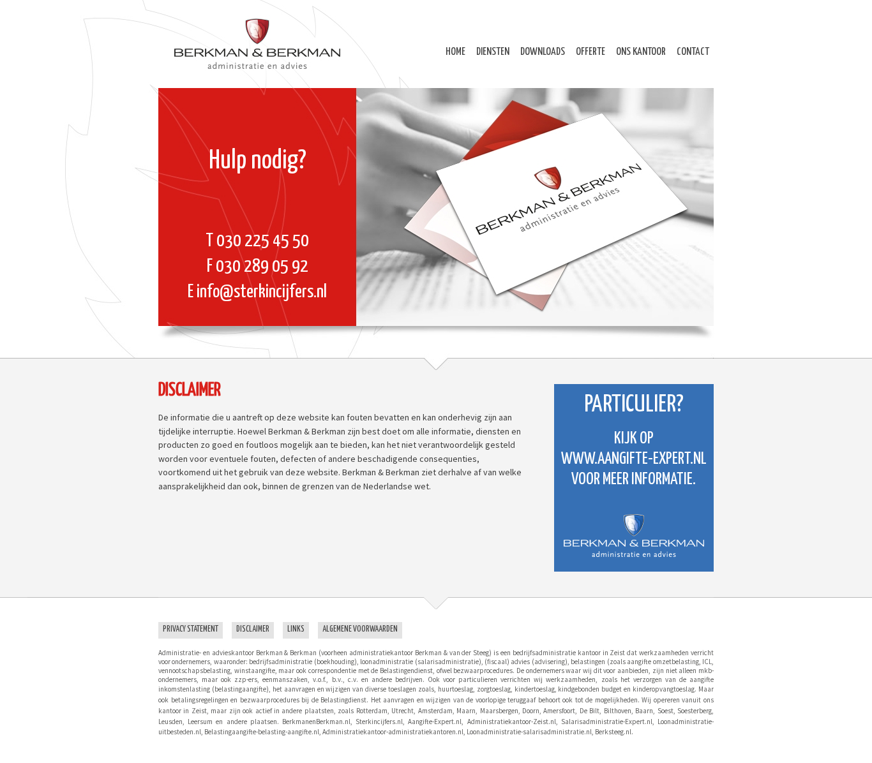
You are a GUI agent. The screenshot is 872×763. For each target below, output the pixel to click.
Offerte (590, 52)
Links (295, 629)
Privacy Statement (190, 629)
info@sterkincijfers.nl (262, 292)
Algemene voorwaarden (360, 629)
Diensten (492, 52)
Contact (693, 52)
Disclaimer (252, 629)
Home (455, 52)
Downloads (542, 52)
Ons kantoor (641, 52)
